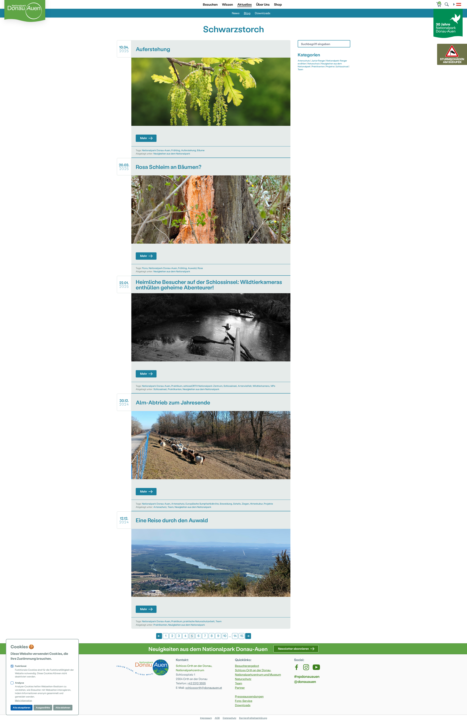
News (236, 13)
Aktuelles (244, 4)
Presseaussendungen (249, 696)
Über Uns (263, 4)
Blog (247, 13)
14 (235, 635)
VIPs (273, 385)
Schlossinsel (230, 385)
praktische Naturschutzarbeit (199, 621)
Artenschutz (177, 503)
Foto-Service (243, 700)
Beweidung (226, 503)
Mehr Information (23, 700)
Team (170, 506)
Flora (145, 268)
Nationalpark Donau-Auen (156, 150)
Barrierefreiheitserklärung (253, 717)
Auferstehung (188, 150)
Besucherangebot (247, 665)
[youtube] (316, 667)
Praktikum (176, 385)
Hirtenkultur (256, 503)
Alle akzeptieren (21, 707)
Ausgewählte (43, 707)
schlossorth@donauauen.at (203, 687)
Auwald (192, 268)
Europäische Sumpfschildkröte (202, 503)
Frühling (175, 150)
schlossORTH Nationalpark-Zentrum (202, 385)
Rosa (200, 268)
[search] (447, 4)
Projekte (268, 503)
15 (241, 635)
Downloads (262, 13)
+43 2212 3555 (196, 683)
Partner (240, 687)
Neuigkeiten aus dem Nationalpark (171, 153)
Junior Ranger (318, 60)
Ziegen (245, 503)
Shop (278, 4)
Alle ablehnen (62, 707)
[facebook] (297, 667)
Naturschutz (314, 63)
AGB (217, 717)
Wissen (227, 4)
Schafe (237, 503)
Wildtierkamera (261, 385)
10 (224, 635)
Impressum (206, 717)
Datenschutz (229, 717)
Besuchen (210, 4)
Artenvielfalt (245, 385)
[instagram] (306, 667)
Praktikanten (175, 389)
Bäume (200, 150)
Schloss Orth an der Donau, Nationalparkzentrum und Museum (258, 672)
